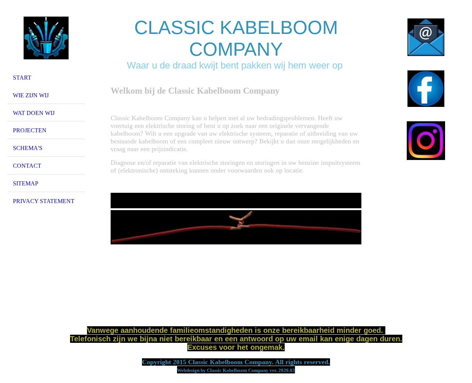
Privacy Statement (43, 201)
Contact (27, 166)
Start (22, 77)
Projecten (29, 130)
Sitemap (25, 183)
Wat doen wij (34, 113)
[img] (46, 38)
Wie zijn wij (31, 95)
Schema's (27, 148)
